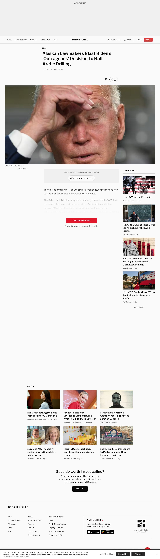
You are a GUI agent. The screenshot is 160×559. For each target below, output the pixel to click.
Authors (31, 524)
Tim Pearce (47, 69)
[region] (80, 554)
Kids (9, 531)
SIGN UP (148, 40)
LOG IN (139, 40)
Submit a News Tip (55, 535)
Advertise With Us (34, 520)
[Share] (115, 79)
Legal (51, 520)
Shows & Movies (21, 40)
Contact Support (34, 531)
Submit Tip (80, 489)
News (9, 40)
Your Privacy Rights (56, 517)
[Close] (156, 554)
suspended (76, 200)
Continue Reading (81, 220)
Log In (95, 226)
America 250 (45, 40)
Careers (31, 528)
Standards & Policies (56, 531)
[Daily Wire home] (80, 40)
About (30, 517)
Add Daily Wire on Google (83, 178)
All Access (33, 40)
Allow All (138, 554)
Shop (10, 528)
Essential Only (123, 554)
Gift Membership (34, 535)
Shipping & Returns (56, 528)
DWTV (55, 40)
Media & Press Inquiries (57, 524)
